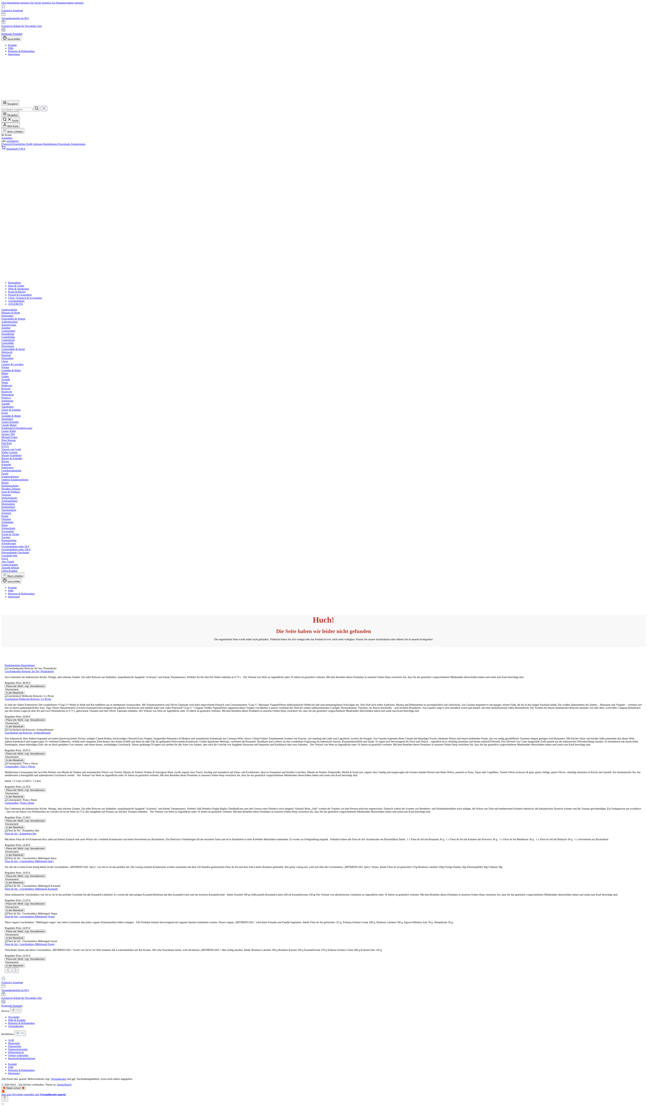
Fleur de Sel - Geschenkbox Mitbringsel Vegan (30, 916)
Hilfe (10, 48)
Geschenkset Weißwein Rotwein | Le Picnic (28, 699)
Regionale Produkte (11, 33)
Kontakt (12, 45)
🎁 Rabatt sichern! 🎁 (14, 1088)
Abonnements (78, 144)
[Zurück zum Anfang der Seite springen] (4, 1099)
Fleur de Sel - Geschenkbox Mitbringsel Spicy (29, 861)
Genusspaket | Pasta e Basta (19, 802)
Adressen (38, 144)
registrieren (13, 141)
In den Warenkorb (14, 693)
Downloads (64, 144)
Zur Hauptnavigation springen (68, 2)
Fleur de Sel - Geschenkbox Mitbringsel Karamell (31, 888)
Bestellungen (50, 144)
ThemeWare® (64, 1084)
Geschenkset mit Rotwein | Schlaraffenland (28, 732)
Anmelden (6, 138)
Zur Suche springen (41, 2)
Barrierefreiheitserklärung (21, 1058)
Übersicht (6, 144)
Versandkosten (16, 1026)
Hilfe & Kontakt (16, 1020)
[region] (323, 818)
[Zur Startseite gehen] (104, 98)
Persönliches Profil (22, 144)
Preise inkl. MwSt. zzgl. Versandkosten (25, 686)
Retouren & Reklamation (21, 51)
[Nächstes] (15, 970)
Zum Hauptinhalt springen (15, 2)
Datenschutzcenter (18, 1049)
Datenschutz (14, 1046)
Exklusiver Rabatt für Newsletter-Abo (21, 26)
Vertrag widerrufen (18, 1055)
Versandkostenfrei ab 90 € (15, 18)
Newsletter (14, 1017)
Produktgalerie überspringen (20, 665)
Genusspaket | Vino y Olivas (20, 766)
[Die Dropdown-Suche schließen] (44, 108)
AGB (11, 1040)
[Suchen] (36, 108)
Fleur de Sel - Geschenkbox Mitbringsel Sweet (29, 944)
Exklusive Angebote (12, 10)
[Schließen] (2, 1103)
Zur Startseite (323, 645)
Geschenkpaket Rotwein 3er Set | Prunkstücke (29, 671)
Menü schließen (15, 132)
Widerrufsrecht (16, 1052)
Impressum (14, 54)
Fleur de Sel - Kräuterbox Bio (20, 833)
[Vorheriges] (8, 970)
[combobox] (17, 109)
